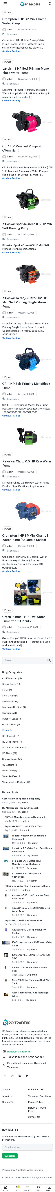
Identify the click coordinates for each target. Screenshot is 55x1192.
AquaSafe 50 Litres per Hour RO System (29, 931)
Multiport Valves (10, 719)
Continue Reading (11, 51)
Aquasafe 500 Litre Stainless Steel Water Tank (30, 897)
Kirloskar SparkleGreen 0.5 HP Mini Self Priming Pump (27, 226)
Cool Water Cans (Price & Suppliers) (21, 798)
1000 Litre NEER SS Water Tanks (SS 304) (31, 956)
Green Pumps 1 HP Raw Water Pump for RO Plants (23, 619)
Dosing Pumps (9, 684)
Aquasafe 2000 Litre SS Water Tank (24, 826)
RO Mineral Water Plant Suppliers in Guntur (28, 886)
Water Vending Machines (14, 782)
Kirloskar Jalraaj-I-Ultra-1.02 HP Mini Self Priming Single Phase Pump (24, 302)
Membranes (8, 713)
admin (10, 29)
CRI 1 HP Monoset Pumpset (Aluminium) (21, 148)
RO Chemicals (9, 736)
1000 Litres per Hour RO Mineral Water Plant (32, 944)
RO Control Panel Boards (14, 747)
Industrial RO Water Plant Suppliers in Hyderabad (32, 850)
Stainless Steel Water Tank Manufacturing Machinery (26, 862)
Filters (5, 690)
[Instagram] (12, 1075)
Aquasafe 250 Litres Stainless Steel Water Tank (31, 909)
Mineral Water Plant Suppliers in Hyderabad (29, 837)
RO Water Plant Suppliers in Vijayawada (27, 875)
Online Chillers (9, 724)
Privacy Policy (35, 1102)
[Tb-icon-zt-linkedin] (19, 1075)
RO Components (10, 742)
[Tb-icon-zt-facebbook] (4, 1075)
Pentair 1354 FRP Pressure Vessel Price (29, 969)
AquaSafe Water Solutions (30, 1170)
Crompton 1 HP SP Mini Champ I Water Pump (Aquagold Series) (25, 538)
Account (49, 1190)
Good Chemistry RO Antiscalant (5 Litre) (30, 994)
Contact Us (8, 1102)
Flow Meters (8, 696)
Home (5, 1190)
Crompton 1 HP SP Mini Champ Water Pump (24, 21)
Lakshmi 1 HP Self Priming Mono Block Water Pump (25, 71)
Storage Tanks (9, 759)
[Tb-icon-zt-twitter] (26, 1075)
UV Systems (8, 765)
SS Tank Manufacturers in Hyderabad (25, 817)
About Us (7, 1096)
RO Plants (7, 753)
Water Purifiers (9, 776)
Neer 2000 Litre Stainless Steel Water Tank (32, 982)
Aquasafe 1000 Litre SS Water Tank (23, 920)
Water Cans (8, 770)
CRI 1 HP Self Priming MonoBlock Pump (26, 386)
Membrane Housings (12, 707)
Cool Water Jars (10, 678)
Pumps (7, 12)
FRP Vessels (8, 701)
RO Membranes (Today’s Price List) (20, 808)
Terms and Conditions (39, 1096)
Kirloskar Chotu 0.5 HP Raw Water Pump (26, 463)
